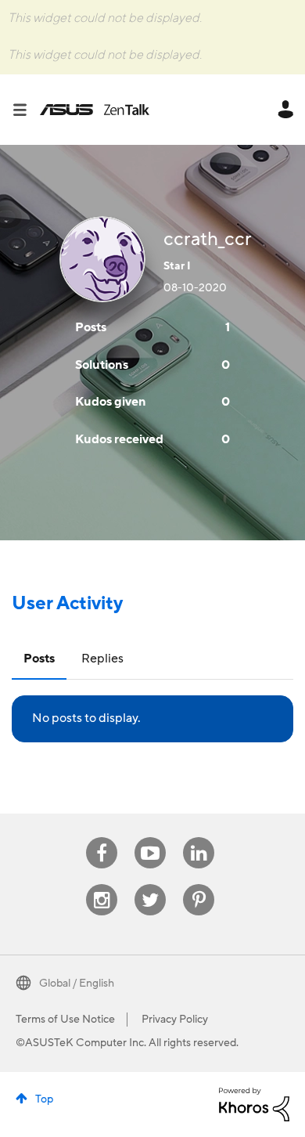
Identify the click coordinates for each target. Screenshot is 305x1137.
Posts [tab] (39, 658)
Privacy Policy (175, 1019)
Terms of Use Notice (65, 1019)
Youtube (150, 837)
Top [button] (44, 1099)
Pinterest (198, 884)
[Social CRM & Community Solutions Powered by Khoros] (254, 1103)
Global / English (76, 983)
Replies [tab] (102, 658)
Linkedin (198, 837)
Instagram (102, 884)
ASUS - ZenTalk (94, 109)
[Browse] (26, 109)
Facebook (102, 837)
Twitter (150, 884)
